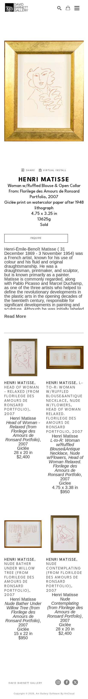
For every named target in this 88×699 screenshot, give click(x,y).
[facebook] (66, 682)
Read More (15, 316)
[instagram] (58, 682)
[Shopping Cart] (68, 8)
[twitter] (75, 682)
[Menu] (76, 8)
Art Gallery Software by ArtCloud (55, 693)
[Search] (59, 8)
